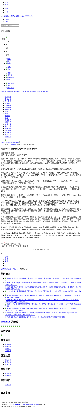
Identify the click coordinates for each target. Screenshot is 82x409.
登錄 (6, 8)
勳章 (9, 79)
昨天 (6, 263)
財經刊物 (8, 91)
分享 (7, 19)
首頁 (6, 2)
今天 (6, 265)
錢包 (9, 67)
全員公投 (8, 134)
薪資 (9, 69)
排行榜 (9, 75)
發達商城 (8, 349)
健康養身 (8, 132)
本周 (6, 261)
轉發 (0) (18, 246)
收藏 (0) (25, 246)
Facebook (8, 385)
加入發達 (8, 373)
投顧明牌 (8, 105)
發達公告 (8, 137)
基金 (6, 118)
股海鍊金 (8, 360)
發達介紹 (8, 344)
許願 (9, 63)
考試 (10, 88)
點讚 (6, 269)
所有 (6, 257)
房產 (6, 111)
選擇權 (7, 116)
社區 (2, 91)
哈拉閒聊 (8, 130)
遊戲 (10, 83)
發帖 (7, 22)
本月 (6, 259)
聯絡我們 (8, 375)
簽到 (10, 77)
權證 (6, 114)
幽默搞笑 (8, 128)
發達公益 (8, 351)
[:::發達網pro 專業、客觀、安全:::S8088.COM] (17, 16)
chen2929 (4, 142)
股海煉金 (8, 97)
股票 (9, 85)
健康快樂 (8, 124)
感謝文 (10, 269)
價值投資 (8, 109)
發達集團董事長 (13, 142)
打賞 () (11, 246)
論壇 (6, 4)
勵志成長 (8, 126)
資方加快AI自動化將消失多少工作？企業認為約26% (30, 91)
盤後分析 (8, 120)
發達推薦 (8, 346)
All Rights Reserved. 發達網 (26, 404)
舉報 (19, 244)
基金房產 (8, 364)
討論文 (15, 269)
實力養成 (8, 101)
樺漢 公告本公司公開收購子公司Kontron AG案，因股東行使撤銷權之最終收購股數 (35, 317)
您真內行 (8, 103)
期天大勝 (8, 99)
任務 (9, 73)
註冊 (6, 12)
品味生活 (8, 122)
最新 (2, 269)
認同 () (4, 246)
